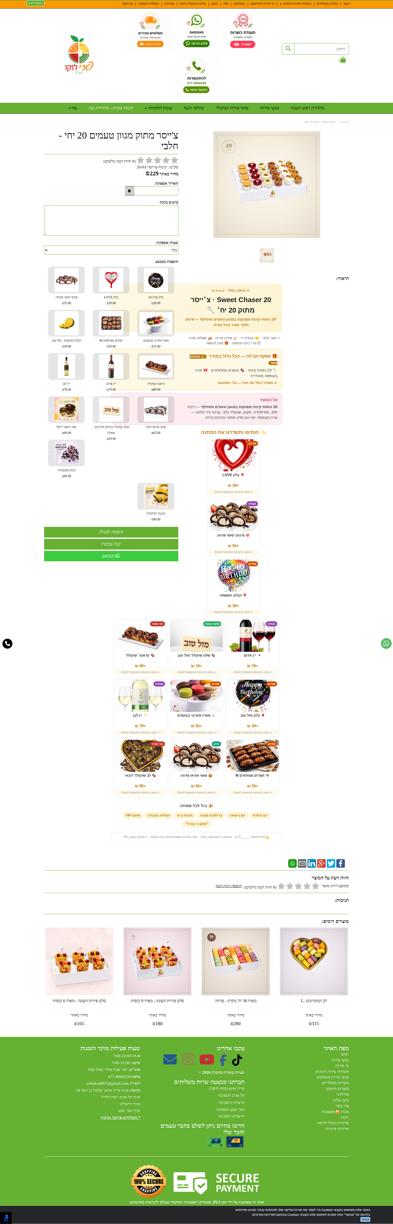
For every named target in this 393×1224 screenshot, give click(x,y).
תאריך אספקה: (166, 183)
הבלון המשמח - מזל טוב (66, 343)
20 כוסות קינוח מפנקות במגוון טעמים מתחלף (239, 407)
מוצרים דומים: (335, 921)
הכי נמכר (157, 623)
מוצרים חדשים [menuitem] (337, 1089)
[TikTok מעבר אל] (237, 1063)
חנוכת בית (184, 815)
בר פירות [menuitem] (342, 1066)
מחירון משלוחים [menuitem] (327, 4)
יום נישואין (237, 815)
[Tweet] (331, 863)
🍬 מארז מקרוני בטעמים (196, 715)
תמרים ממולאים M (111, 343)
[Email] (302, 863)
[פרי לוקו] (79, 55)
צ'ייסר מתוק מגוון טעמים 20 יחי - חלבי (118, 140)
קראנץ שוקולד (156, 387)
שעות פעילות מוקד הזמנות (110, 1048)
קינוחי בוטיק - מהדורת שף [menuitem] (111, 107)
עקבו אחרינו (231, 1048)
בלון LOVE (111, 300)
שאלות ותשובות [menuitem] (148, 4)
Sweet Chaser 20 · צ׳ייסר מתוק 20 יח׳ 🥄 (231, 305)
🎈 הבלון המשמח (233, 595)
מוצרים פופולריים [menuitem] (335, 1083)
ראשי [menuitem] (346, 4)
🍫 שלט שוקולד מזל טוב (196, 655)
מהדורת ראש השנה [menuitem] (308, 107)
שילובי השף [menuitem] (194, 107)
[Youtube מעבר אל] (206, 1063)
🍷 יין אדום (252, 655)
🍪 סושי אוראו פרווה (196, 775)
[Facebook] (340, 863)
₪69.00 (66, 433)
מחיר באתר (169, 174)
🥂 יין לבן (140, 715)
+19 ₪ (196, 666)
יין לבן (66, 387)
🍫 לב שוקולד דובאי (140, 775)
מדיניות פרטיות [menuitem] (337, 1129)
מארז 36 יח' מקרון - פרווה (235, 1000)
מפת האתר (336, 1048)
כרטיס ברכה (169, 202)
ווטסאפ (109, 556)
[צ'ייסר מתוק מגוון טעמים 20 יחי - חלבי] (267, 255)
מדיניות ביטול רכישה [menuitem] (193, 4)
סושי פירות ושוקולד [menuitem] (232, 107)
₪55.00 (66, 303)
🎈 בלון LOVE (233, 475)
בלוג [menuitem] (225, 4)
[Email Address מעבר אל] (170, 1063)
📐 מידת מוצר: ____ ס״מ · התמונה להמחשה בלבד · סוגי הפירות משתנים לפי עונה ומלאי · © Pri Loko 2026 (196, 837)
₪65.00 (155, 433)
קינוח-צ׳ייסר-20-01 (152, 167)
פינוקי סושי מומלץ (67, 300)
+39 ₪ (233, 485)
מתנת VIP (133, 815)
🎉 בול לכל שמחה (196, 805)
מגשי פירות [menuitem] (269, 107)
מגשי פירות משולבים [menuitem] (333, 1077)
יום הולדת (260, 815)
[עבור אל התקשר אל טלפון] (7, 644)
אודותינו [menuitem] (169, 4)
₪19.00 (111, 439)
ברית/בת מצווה (211, 815)
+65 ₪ (196, 786)
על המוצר (269, 399)
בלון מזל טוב (155, 300)
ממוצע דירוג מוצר (282, 886)
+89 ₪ (140, 666)
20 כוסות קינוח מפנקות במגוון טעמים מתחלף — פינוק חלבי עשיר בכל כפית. (231, 322)
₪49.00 (155, 519)
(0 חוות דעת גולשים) (260, 887)
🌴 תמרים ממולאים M (253, 775)
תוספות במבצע (166, 261)
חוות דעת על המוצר (330, 878)
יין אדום (111, 387)
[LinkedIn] (311, 863)
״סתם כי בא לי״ (196, 824)
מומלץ (252, 503)
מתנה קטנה (212, 623)
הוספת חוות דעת (229, 886)
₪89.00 (155, 390)
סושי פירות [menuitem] (340, 1060)
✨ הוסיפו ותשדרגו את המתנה (233, 432)
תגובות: (342, 900)
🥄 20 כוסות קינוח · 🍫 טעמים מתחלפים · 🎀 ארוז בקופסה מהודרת (236, 373)
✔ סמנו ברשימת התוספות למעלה (233, 492)
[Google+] (321, 863)
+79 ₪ (252, 666)
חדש (216, 744)
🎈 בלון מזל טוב (252, 715)
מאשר (365, 1219)
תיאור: (342, 278)
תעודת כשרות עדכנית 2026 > (222, 1072)
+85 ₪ (140, 786)
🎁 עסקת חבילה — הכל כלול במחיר (233, 359)
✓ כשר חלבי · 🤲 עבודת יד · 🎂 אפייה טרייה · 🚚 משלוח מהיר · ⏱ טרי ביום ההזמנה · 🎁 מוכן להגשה (233, 340)
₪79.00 (111, 390)
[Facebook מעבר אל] (223, 1063)
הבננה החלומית (156, 516)
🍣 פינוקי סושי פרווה (233, 535)
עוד (74, 107)
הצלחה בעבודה (159, 815)
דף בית (345, 122)
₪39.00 (155, 303)
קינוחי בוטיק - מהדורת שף (320, 122)
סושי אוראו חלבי (156, 430)
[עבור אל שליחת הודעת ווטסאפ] (386, 643)
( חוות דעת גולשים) (119, 161)
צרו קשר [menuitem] (127, 4)
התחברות (36, 3)
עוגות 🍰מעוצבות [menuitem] (335, 1112)
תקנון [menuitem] (214, 4)
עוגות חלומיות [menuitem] (160, 107)
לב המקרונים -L (314, 1000)
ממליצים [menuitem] (239, 4)
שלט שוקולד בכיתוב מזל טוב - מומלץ (111, 433)
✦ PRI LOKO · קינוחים (231, 291)
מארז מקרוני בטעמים (156, 343)
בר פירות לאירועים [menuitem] (262, 4)
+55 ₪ (233, 545)
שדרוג (252, 443)
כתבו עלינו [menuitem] (341, 1100)
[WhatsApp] (292, 863)
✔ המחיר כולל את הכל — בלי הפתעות (247, 383)
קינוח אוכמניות (66, 473)
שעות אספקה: (167, 242)
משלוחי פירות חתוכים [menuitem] (296, 4)
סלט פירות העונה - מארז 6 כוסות (79, 1000)
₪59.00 (111, 346)
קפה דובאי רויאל (66, 430)
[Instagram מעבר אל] (188, 1063)
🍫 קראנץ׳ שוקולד (140, 655)
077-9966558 (119, 1077)
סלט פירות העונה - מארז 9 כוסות (157, 1000)
